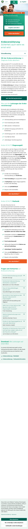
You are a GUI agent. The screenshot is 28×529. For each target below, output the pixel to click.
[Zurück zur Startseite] (14, 2)
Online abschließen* (14, 33)
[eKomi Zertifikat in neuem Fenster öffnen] (2, 1)
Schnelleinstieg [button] (6, 53)
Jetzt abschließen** (14, 194)
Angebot (24, 1)
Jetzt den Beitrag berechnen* (14, 98)
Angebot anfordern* (14, 27)
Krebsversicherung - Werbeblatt (11, 356)
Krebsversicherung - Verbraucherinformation (14, 359)
